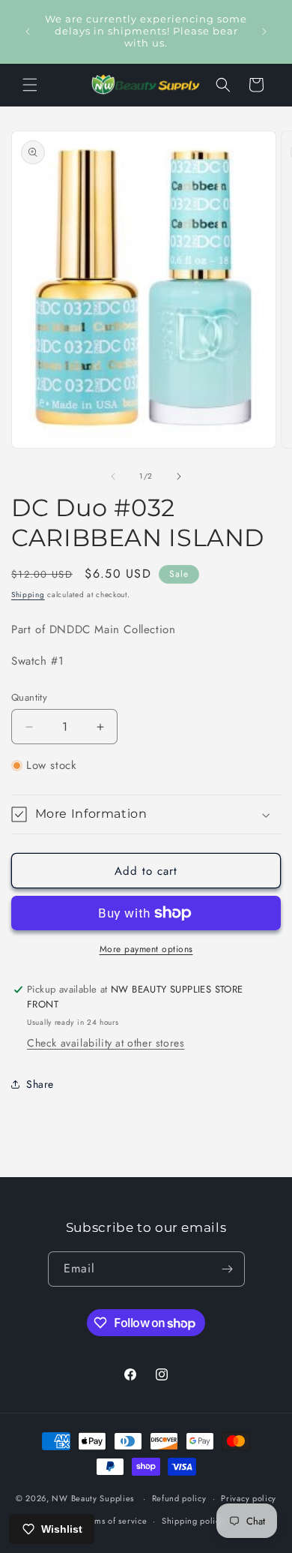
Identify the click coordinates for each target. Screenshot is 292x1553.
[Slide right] (178, 476)
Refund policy (179, 1498)
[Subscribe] (227, 1269)
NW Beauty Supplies (93, 1498)
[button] (29, 84)
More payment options (146, 949)
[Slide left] (113, 476)
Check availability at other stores (105, 1042)
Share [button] (40, 1084)
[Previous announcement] (27, 31)
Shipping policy (193, 1521)
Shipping (28, 594)
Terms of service (114, 1521)
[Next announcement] (264, 31)
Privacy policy (248, 1498)
